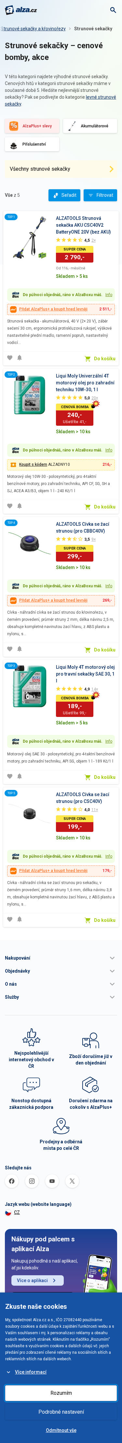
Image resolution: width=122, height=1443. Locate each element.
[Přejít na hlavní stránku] (21, 10)
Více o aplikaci (32, 1280)
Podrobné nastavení (61, 1412)
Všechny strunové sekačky (40, 169)
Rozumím (61, 1393)
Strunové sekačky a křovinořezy (33, 28)
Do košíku (104, 358)
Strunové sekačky (93, 28)
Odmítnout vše (61, 1430)
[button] (61, 958)
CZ (17, 1212)
